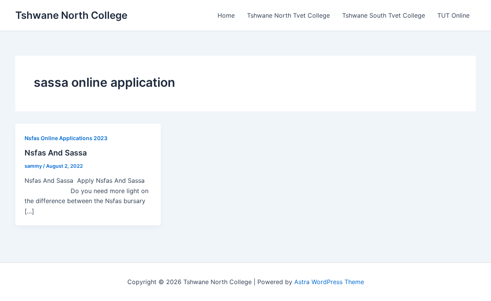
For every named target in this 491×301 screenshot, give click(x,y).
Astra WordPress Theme (329, 282)
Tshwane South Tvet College (383, 15)
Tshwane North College (71, 15)
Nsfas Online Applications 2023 (66, 138)
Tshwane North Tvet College (288, 15)
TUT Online (453, 15)
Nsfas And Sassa (56, 152)
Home (226, 15)
